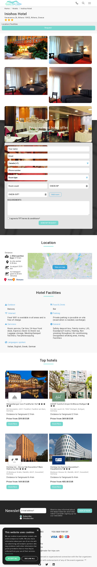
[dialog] (21, 546)
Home (7, 9)
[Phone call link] (77, 3)
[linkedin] (54, 564)
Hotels (15, 9)
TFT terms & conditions (28, 219)
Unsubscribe (28, 518)
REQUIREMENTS (14, 200)
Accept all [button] (12, 558)
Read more (9, 554)
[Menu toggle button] (89, 3)
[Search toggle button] (83, 3)
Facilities (14, 24)
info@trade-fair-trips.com (48, 551)
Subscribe (27, 516)
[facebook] (40, 564)
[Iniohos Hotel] (26, 50)
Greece (41, 18)
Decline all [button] (30, 558)
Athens (34, 18)
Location (5, 24)
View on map (60, 267)
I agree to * (25, 219)
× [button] (38, 530)
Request (48, 28)
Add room (55, 195)
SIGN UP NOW (84, 511)
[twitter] (47, 564)
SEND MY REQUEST (48, 223)
